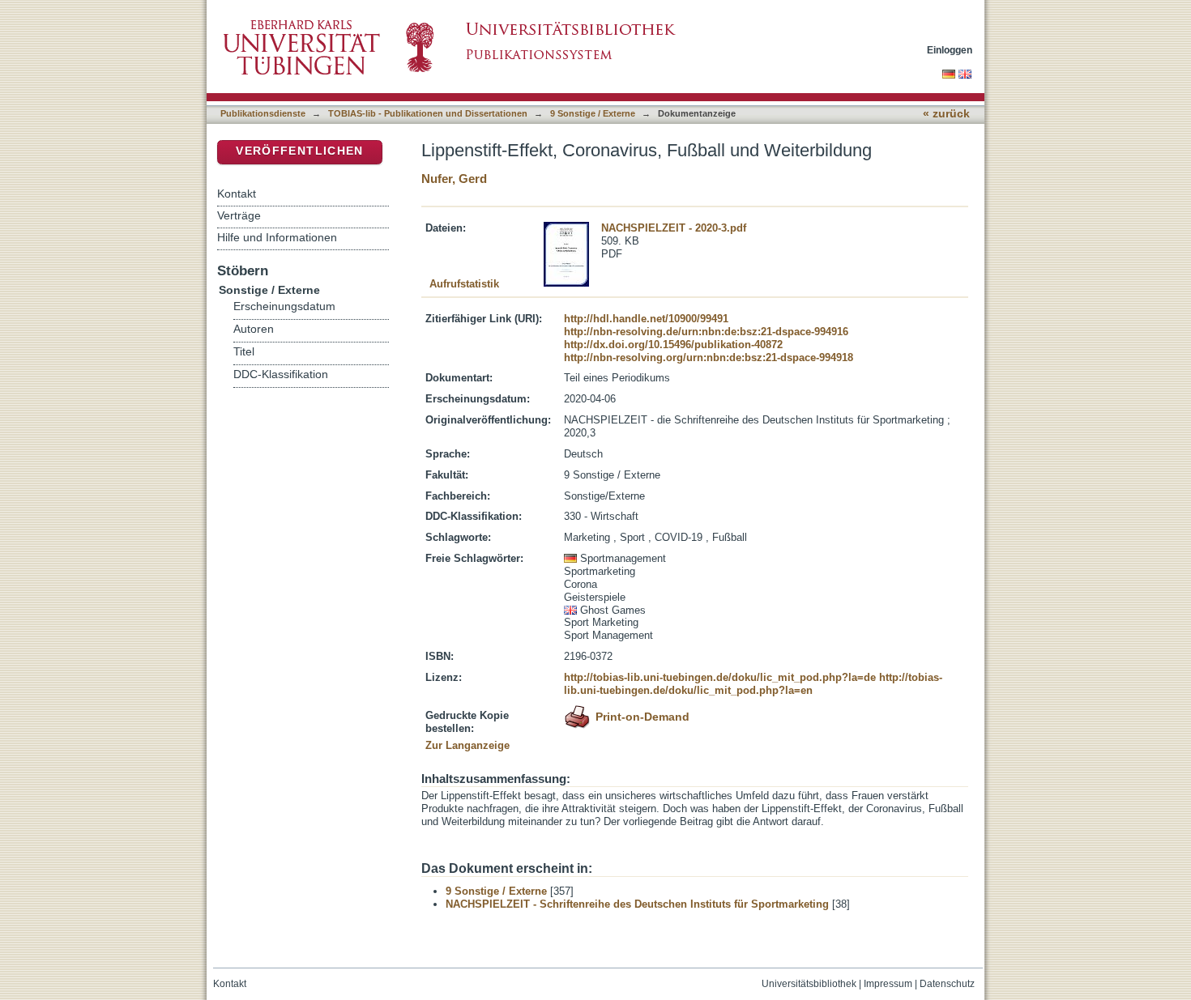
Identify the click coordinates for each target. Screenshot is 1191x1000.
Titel (243, 352)
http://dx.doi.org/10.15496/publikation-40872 (673, 344)
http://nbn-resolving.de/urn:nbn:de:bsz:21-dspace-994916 (706, 332)
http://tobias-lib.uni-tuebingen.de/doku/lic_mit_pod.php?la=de (720, 677)
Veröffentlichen (299, 151)
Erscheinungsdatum (284, 306)
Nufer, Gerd (454, 178)
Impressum (888, 983)
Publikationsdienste (262, 113)
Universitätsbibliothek (809, 983)
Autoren (253, 329)
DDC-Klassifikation (280, 374)
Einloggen (949, 50)
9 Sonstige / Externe (592, 113)
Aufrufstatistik (464, 284)
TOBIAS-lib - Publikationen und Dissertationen (427, 113)
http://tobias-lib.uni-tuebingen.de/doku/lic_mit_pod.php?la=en (753, 683)
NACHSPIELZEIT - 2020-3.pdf (673, 228)
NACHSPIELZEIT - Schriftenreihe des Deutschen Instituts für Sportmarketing (637, 904)
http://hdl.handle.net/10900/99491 (646, 319)
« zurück (946, 114)
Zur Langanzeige (467, 745)
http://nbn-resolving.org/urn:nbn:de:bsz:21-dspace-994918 (708, 357)
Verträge (239, 215)
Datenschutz (947, 983)
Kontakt (236, 193)
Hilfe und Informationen (277, 237)
